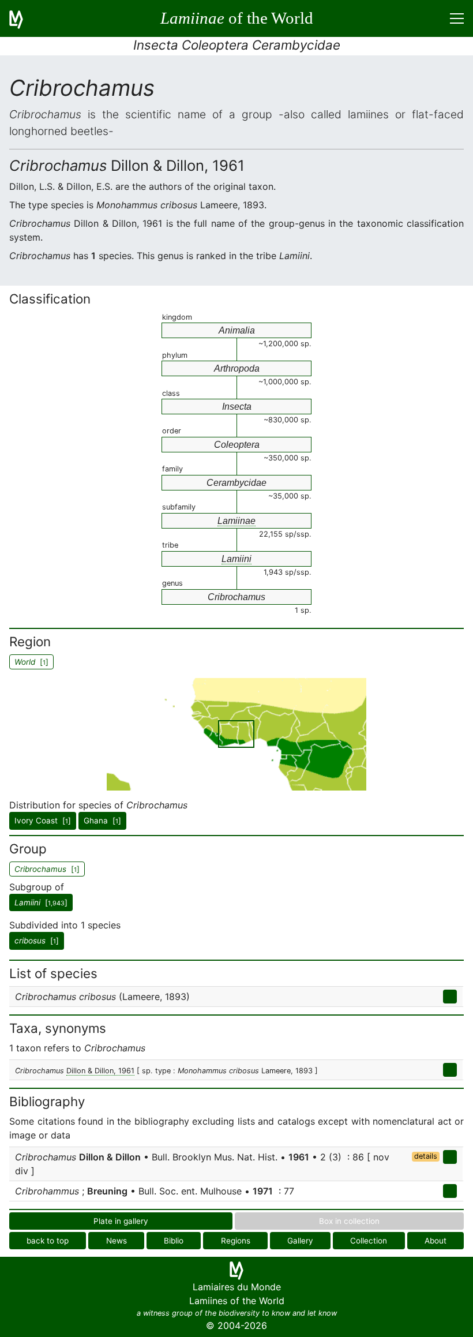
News (116, 1240)
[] (40, 902)
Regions (235, 1240)
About (435, 1240)
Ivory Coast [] (42, 820)
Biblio (173, 1240)
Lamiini (236, 559)
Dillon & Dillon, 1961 (100, 1070)
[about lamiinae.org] (23, 18)
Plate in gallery (120, 1221)
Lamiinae (236, 521)
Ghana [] (102, 820)
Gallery (300, 1240)
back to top (48, 1240)
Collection (368, 1240)
